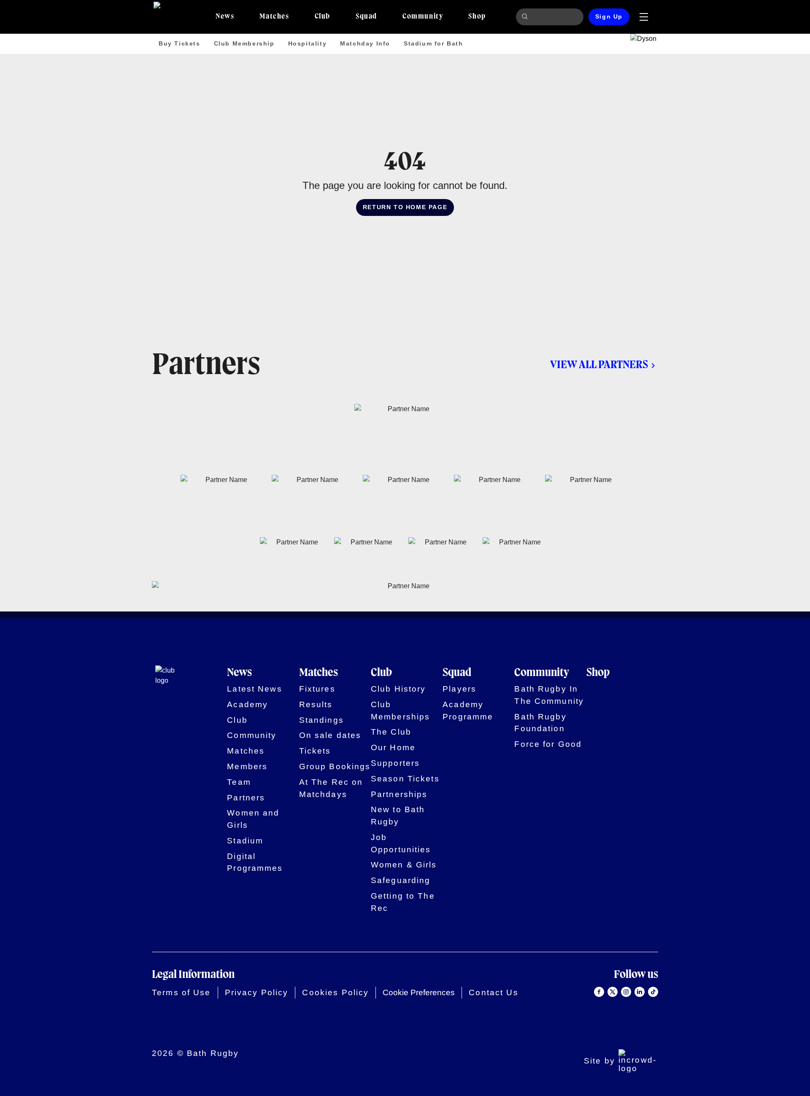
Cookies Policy (335, 992)
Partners (246, 797)
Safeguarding (401, 880)
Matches (246, 750)
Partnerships (399, 794)
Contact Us (493, 992)
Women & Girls (404, 864)
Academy (247, 704)
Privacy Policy (257, 992)
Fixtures (317, 688)
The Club (391, 731)
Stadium (245, 840)
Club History (398, 688)
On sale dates (330, 735)
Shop (598, 673)
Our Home (393, 747)
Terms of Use (181, 992)
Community (251, 735)
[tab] (225, 16)
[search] (526, 17)
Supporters (395, 763)
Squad (457, 673)
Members (247, 766)
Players (459, 688)
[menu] (643, 16)
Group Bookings (335, 766)
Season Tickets (405, 778)
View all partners (599, 365)
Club (237, 720)
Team (239, 782)
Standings (321, 720)
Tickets (315, 750)
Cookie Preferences (419, 992)
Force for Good (548, 744)
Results (316, 704)
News (239, 673)
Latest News (254, 688)
